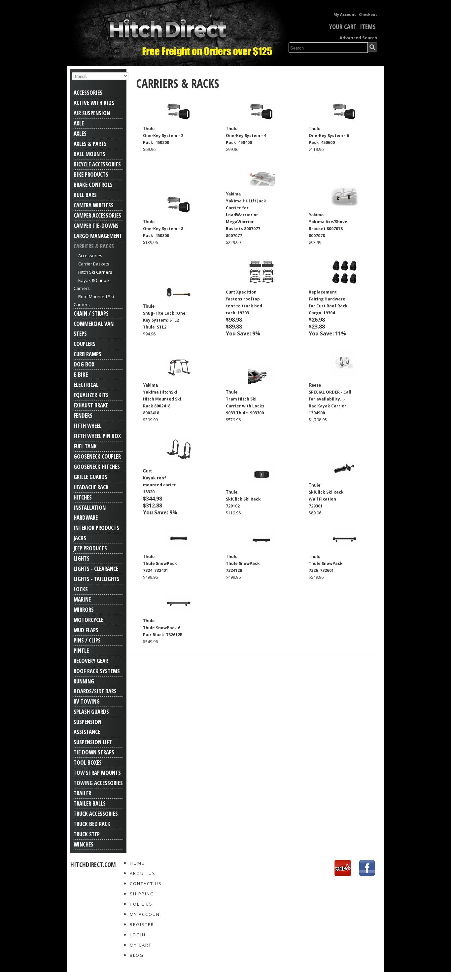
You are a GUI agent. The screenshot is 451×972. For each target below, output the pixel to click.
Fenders (83, 415)
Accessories (88, 92)
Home (137, 863)
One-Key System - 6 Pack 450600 (329, 139)
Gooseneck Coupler (97, 456)
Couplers (84, 344)
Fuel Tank (85, 446)
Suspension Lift (93, 742)
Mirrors (84, 609)
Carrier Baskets (93, 264)
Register (142, 924)
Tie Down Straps (94, 752)
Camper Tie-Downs (96, 225)
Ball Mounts (89, 154)
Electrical (86, 385)
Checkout (368, 14)
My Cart (141, 945)
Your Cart (343, 26)
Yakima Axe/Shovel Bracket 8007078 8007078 (329, 228)
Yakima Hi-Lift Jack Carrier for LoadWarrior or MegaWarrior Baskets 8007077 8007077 (246, 218)
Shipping (142, 894)
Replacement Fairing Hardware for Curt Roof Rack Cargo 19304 (328, 302)
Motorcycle (88, 620)
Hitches (83, 497)
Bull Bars (85, 195)
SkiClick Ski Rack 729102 (244, 502)
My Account (344, 14)
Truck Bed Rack (92, 824)
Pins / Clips (87, 640)
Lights (81, 558)
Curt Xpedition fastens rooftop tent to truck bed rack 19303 (244, 302)
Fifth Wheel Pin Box (97, 436)
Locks (81, 589)
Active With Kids (94, 103)
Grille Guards (90, 477)
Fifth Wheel (87, 426)
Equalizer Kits (91, 395)
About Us (143, 873)
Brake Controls (93, 185)
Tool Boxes (88, 762)
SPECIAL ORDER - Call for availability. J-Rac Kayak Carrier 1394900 (330, 402)
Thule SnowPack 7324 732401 (160, 567)
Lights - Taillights (97, 579)
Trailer (82, 793)
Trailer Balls (90, 803)
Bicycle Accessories (97, 164)
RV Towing (87, 701)
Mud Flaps (86, 630)
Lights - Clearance (96, 569)
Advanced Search (358, 38)
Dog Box (84, 364)
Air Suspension (92, 113)
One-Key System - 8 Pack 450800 (163, 232)
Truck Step (87, 834)
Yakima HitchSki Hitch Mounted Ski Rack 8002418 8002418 (162, 402)
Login (138, 935)
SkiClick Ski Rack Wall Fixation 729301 (326, 499)
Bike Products (91, 174)
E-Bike (81, 374)
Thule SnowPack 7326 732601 (326, 567)
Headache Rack (91, 487)
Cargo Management (98, 236)
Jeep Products (90, 548)
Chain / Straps (91, 313)
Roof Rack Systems (97, 671)
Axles (80, 133)
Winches (83, 844)
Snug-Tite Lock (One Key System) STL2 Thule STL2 (164, 320)
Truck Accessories (96, 813)
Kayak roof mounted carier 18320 (160, 485)
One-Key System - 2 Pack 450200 (163, 139)
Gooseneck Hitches (97, 466)
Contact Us (146, 883)
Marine (82, 599)
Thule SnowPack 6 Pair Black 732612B (163, 631)
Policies (141, 904)
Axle (79, 123)
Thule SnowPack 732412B (243, 567)
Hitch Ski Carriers (95, 272)
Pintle (81, 650)
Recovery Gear (91, 661)
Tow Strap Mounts (97, 773)
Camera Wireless (94, 205)
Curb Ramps (87, 354)
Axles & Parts (90, 144)
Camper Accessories (97, 215)
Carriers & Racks (94, 246)
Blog (137, 955)
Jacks (80, 538)
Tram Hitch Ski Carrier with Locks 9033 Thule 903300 (245, 406)
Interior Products (96, 528)
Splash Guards (91, 711)
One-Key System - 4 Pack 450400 (246, 139)
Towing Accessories (98, 783)
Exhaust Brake (91, 405)
